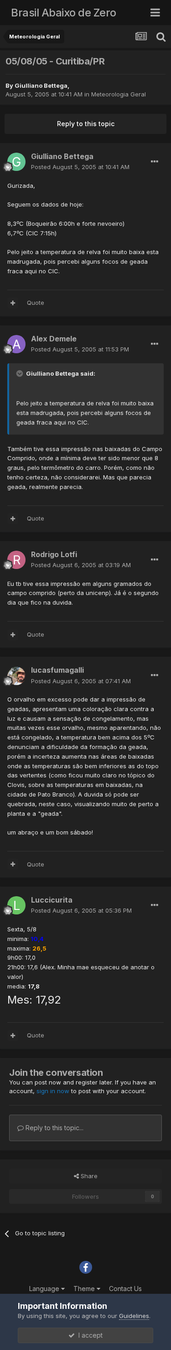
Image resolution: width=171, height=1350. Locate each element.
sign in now (52, 1091)
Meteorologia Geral (118, 94)
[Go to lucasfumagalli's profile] (16, 676)
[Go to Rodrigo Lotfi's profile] (16, 560)
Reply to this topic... (53, 1128)
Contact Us (125, 1288)
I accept (89, 1335)
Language (45, 1288)
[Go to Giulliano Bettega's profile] (16, 162)
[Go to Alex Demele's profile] (16, 344)
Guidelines (134, 1315)
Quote (35, 302)
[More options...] (154, 161)
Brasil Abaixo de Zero (63, 12)
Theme (85, 1288)
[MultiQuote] (12, 303)
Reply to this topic (85, 124)
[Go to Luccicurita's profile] (16, 905)
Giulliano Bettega (41, 85)
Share (88, 1176)
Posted (80, 166)
